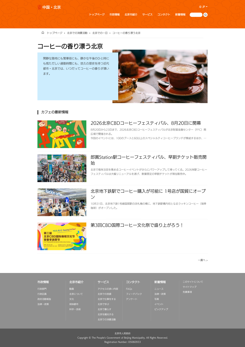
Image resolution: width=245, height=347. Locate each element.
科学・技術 (75, 309)
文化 (71, 299)
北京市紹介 (131, 14)
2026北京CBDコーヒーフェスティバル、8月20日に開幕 (146, 123)
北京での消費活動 (77, 33)
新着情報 (180, 14)
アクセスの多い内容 (108, 289)
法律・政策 (43, 304)
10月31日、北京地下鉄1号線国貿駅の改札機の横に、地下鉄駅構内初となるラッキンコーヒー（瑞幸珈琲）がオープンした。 (148, 206)
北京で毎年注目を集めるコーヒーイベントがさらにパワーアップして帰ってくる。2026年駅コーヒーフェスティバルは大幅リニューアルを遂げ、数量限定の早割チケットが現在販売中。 (149, 172)
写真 (156, 299)
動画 (71, 289)
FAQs (129, 289)
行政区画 (42, 294)
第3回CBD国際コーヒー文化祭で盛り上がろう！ (137, 225)
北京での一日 (100, 33)
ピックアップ (161, 309)
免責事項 (187, 292)
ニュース (158, 289)
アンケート (131, 299)
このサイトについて (193, 281)
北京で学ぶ (103, 304)
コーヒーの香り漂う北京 (126, 33)
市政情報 (114, 14)
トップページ (96, 14)
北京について (76, 294)
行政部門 (42, 289)
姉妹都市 (73, 304)
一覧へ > (203, 260)
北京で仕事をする (107, 299)
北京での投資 (104, 294)
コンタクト (164, 14)
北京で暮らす (104, 309)
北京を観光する (106, 314)
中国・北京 (51, 8)
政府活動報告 (44, 299)
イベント (158, 304)
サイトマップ (189, 287)
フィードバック (134, 294)
